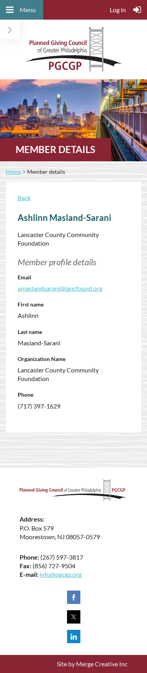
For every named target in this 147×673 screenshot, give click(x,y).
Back (24, 197)
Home (13, 171)
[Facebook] (73, 597)
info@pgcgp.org (61, 574)
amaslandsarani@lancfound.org (60, 288)
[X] (73, 617)
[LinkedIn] (73, 636)
